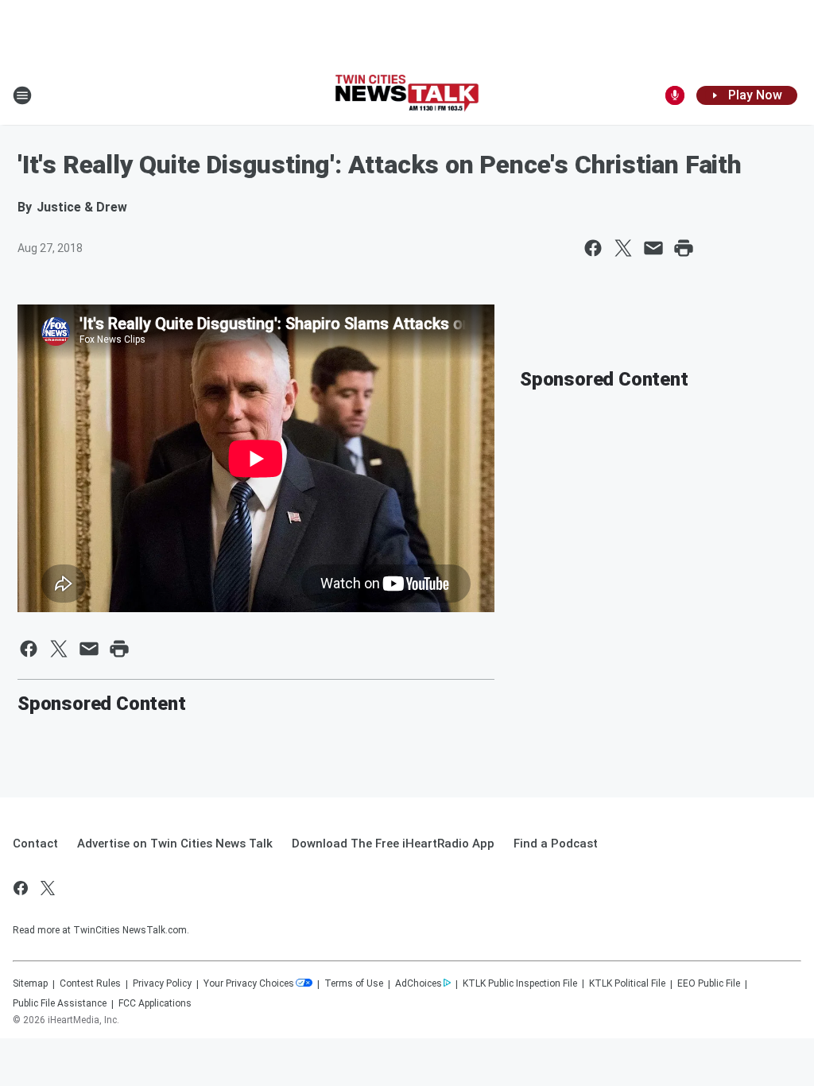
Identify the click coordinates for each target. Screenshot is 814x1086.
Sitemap (30, 983)
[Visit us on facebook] (20, 888)
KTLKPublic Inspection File (520, 983)
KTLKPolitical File (627, 983)
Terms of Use (353, 983)
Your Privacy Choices (249, 983)
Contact (35, 843)
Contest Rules (90, 983)
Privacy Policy (162, 983)
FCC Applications (155, 1003)
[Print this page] (684, 248)
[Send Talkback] (674, 95)
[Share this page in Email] (653, 248)
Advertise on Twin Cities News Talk (175, 843)
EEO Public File (708, 983)
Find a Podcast (556, 843)
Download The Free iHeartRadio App (393, 843)
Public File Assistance (60, 1003)
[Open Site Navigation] (22, 95)
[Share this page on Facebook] (593, 248)
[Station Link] (407, 95)
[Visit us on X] (47, 888)
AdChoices (418, 983)
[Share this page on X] (623, 248)
